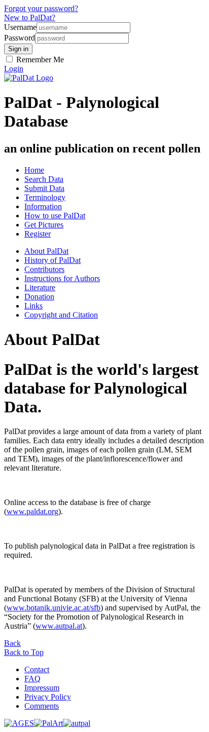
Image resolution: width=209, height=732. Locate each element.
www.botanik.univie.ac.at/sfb (53, 607)
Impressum (41, 687)
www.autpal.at (59, 626)
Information (43, 206)
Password (19, 37)
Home (34, 170)
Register (37, 233)
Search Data (43, 179)
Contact (36, 669)
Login (13, 68)
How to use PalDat (54, 215)
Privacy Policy (47, 696)
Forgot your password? (41, 8)
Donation (39, 296)
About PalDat (46, 251)
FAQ (32, 678)
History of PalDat (52, 260)
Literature (39, 287)
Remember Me (39, 59)
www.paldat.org (32, 511)
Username (20, 27)
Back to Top (24, 652)
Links (33, 305)
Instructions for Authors (62, 278)
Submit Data (44, 188)
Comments (41, 706)
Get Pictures (43, 224)
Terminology (44, 197)
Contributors (44, 269)
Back (12, 643)
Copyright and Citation (61, 315)
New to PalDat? (29, 17)
